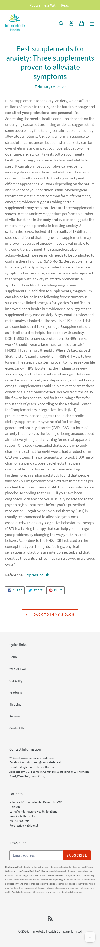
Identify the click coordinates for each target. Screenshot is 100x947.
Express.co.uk (37, 575)
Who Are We (17, 669)
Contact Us (16, 728)
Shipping (15, 704)
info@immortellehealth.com (36, 767)
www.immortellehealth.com (38, 758)
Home (13, 657)
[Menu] (92, 22)
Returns (14, 716)
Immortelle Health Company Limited (56, 931)
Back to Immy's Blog (54, 614)
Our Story (16, 681)
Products (15, 692)
